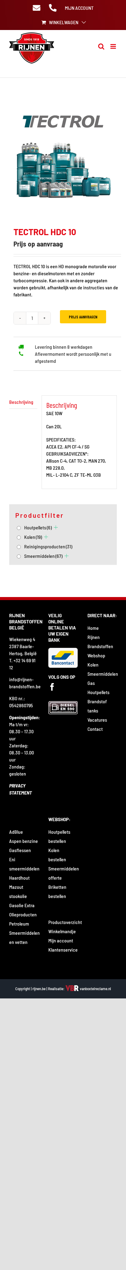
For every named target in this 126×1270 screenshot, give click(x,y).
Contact (95, 729)
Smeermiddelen (43, 556)
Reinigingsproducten (48, 546)
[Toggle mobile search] (101, 46)
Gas (91, 683)
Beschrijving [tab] (21, 402)
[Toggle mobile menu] (113, 46)
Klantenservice (63, 949)
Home (93, 628)
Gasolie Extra (22, 905)
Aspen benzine (23, 841)
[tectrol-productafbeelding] (63, 153)
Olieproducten (23, 914)
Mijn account (60, 940)
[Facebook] (52, 687)
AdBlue (16, 832)
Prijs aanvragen (83, 316)
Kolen (33, 537)
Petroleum (19, 923)
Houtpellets (38, 527)
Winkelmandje (62, 931)
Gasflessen (20, 850)
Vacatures (97, 720)
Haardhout (19, 878)
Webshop (96, 655)
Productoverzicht (65, 922)
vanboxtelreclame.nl (95, 988)
